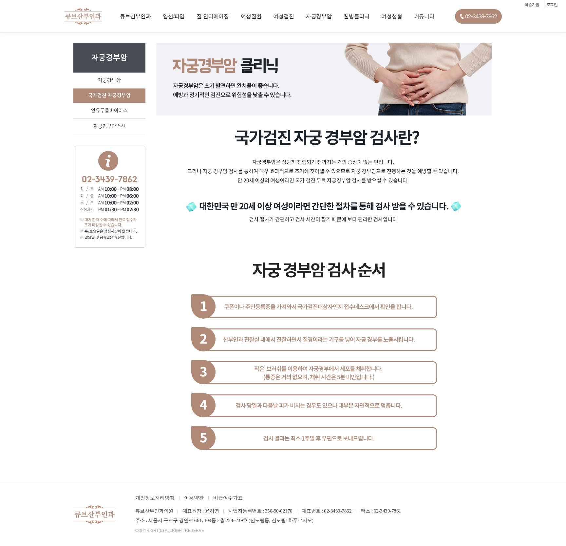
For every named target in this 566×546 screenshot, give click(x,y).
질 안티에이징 (213, 16)
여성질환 (251, 16)
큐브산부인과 (135, 16)
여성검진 (283, 16)
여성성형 (391, 16)
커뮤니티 (424, 16)
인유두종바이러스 (109, 110)
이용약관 (194, 497)
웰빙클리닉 (356, 16)
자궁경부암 (319, 16)
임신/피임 (174, 16)
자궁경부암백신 (109, 126)
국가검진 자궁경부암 (109, 95)
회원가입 (531, 4)
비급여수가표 (228, 497)
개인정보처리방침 (155, 497)
